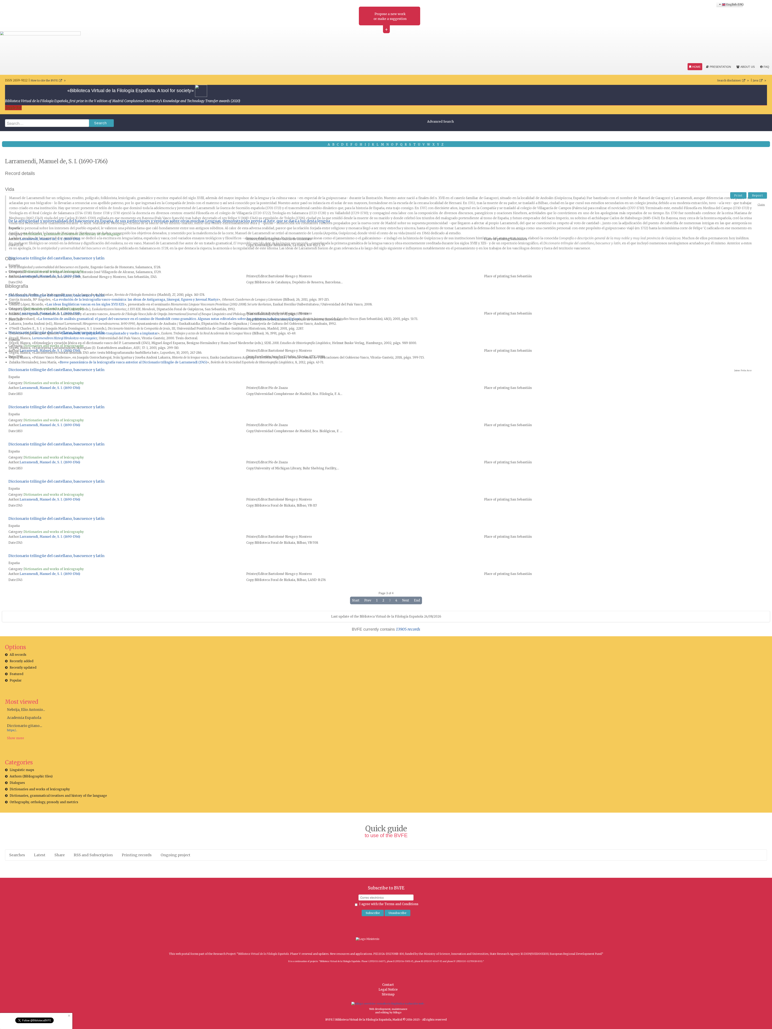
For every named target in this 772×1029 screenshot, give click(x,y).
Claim (761, 204)
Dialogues (17, 783)
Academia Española (24, 717)
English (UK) (734, 4)
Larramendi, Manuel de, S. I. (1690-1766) (50, 239)
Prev (367, 600)
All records (18, 655)
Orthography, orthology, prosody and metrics (44, 802)
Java (755, 80)
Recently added (21, 661)
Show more (15, 738)
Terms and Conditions (401, 904)
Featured (16, 674)
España (14, 228)
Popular (16, 680)
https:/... (12, 730)
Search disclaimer (729, 80)
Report (757, 195)
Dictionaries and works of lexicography (54, 271)
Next (405, 600)
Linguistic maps (22, 770)
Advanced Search (440, 121)
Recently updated (23, 667)
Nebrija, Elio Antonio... (26, 709)
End (417, 600)
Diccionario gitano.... (24, 726)
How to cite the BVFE (44, 80)
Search (100, 123)
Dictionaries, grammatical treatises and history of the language (72, 234)
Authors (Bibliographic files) (31, 776)
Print (738, 195)
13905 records (408, 629)
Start (355, 600)
